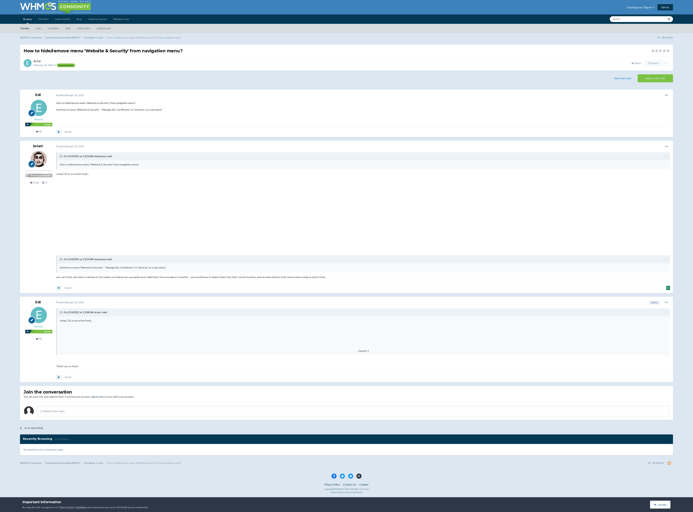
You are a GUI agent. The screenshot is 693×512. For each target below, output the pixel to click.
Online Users (83, 28)
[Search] (669, 19)
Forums (25, 28)
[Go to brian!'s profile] (39, 159)
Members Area (121, 19)
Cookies (364, 484)
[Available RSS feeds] (669, 463)
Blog (79, 19)
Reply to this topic (655, 78)
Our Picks (43, 19)
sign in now (97, 396)
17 (45, 182)
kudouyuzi (100, 156)
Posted (70, 95)
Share (637, 63)
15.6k (35, 182)
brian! (38, 146)
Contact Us (349, 484)
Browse (27, 19)
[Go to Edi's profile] (28, 63)
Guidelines (53, 28)
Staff (68, 28)
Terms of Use (66, 507)
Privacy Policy (332, 484)
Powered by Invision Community (346, 492)
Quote (67, 131)
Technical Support (97, 19)
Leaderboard (103, 28)
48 (40, 131)
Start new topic (623, 78)
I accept (661, 504)
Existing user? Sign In (640, 7)
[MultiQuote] (58, 131)
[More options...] (666, 95)
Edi (39, 61)
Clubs (39, 28)
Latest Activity (62, 19)
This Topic (655, 19)
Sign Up (665, 7)
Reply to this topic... (54, 411)
